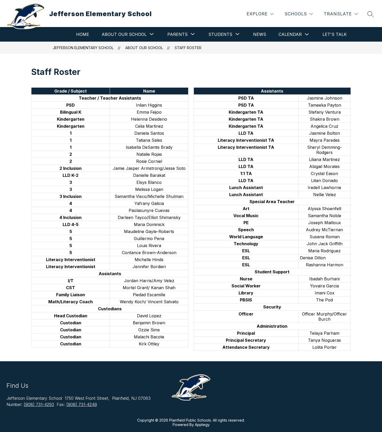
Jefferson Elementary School (83, 48)
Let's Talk (334, 34)
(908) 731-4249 (81, 404)
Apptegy (202, 424)
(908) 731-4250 (39, 404)
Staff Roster (188, 48)
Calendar (290, 34)
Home (82, 34)
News (259, 34)
